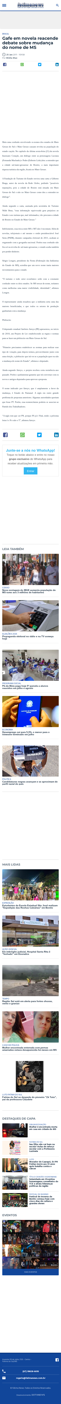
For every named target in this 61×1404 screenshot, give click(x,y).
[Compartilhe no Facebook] (4, 64)
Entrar (30, 471)
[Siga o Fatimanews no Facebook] (57, 1359)
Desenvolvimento (23, 1395)
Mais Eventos (30, 1272)
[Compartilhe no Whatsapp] (22, 64)
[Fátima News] (30, 5)
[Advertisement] (30, 105)
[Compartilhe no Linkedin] (57, 64)
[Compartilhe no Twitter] (39, 64)
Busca (57, 5)
